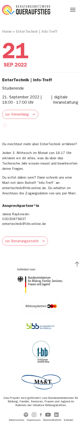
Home (7, 31)
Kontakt (68, 419)
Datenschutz (16, 419)
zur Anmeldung (17, 114)
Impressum (34, 419)
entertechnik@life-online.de (24, 224)
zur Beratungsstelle (21, 241)
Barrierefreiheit (52, 419)
